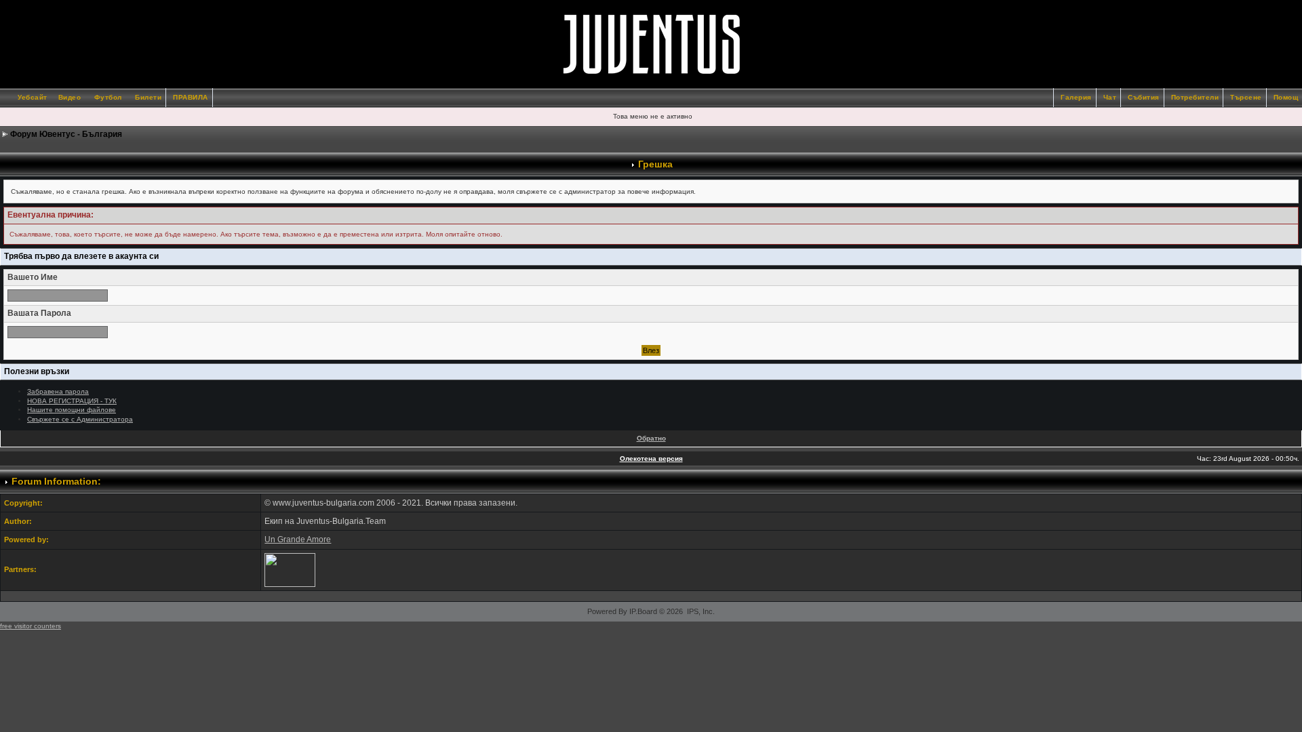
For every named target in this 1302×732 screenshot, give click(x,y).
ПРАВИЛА (190, 97)
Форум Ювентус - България (66, 134)
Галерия (1076, 97)
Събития (1144, 97)
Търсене (1246, 97)
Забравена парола (58, 391)
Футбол (108, 97)
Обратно (651, 438)
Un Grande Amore (297, 539)
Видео (69, 97)
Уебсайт (32, 97)
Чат (1110, 97)
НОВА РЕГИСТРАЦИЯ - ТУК (72, 401)
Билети (148, 97)
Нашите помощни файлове (71, 409)
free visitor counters (30, 626)
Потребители (1195, 97)
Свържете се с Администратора (80, 419)
